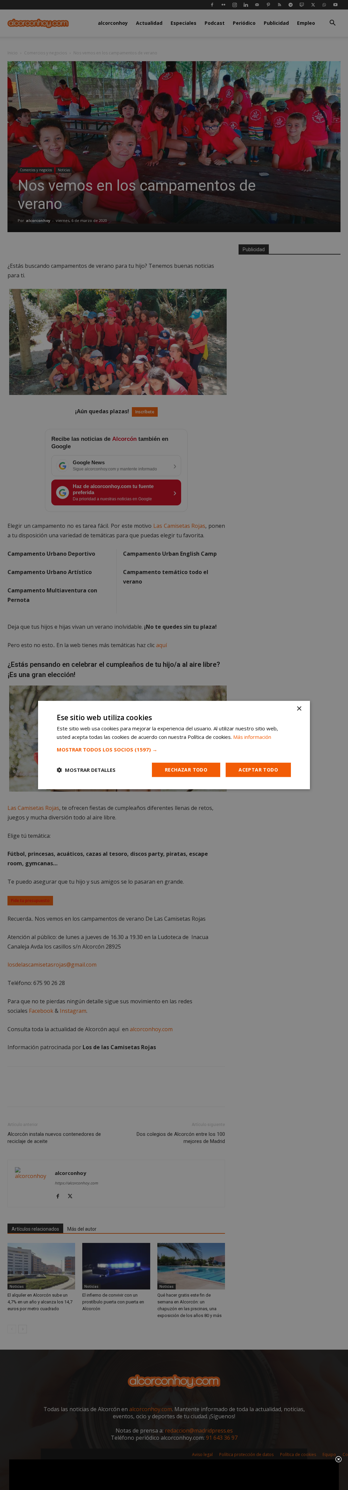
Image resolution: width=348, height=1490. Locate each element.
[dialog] (174, 745)
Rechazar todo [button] (186, 769)
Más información (252, 736)
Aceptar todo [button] (258, 769)
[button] (174, 749)
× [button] (298, 708)
